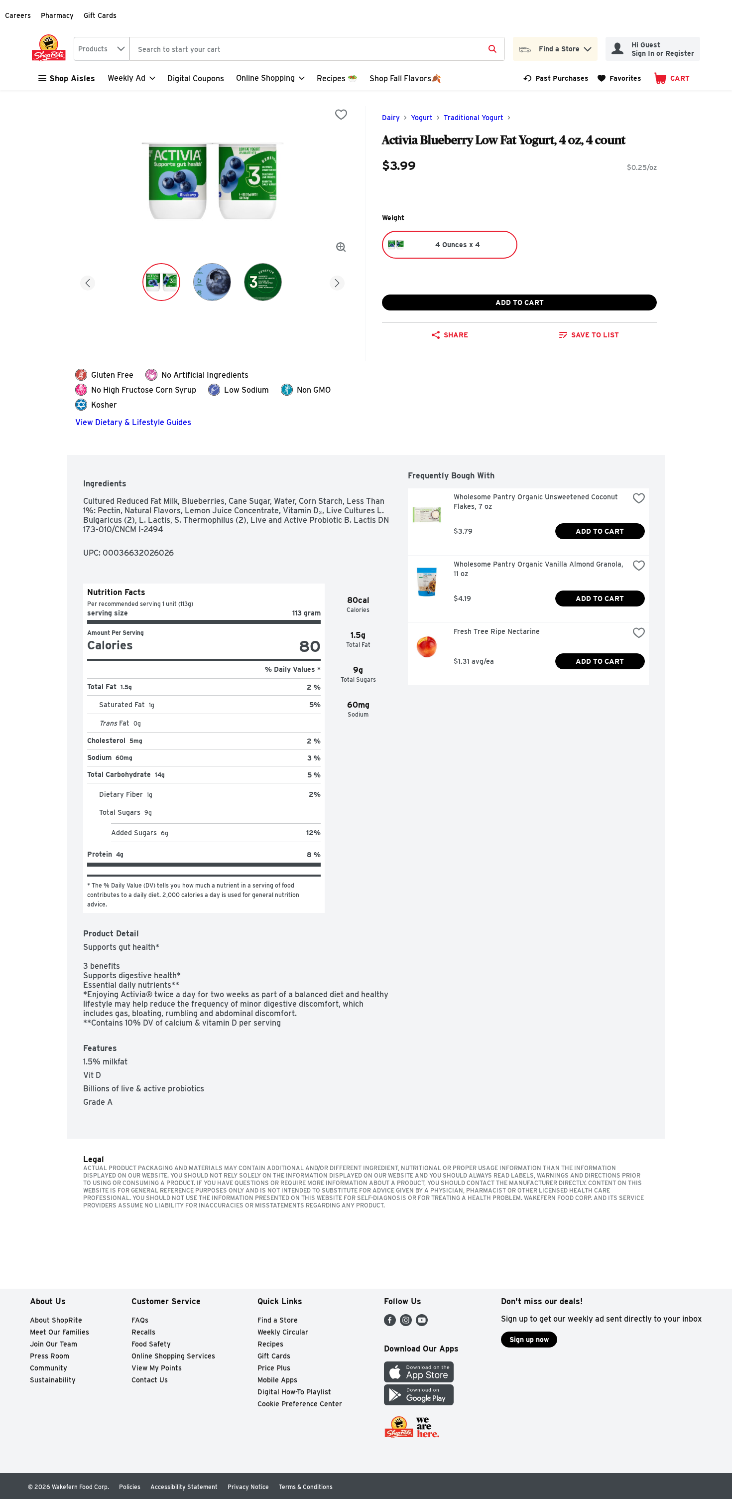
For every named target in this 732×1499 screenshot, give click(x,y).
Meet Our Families (59, 1332)
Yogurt (422, 118)
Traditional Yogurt (473, 118)
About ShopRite (56, 1320)
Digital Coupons (195, 78)
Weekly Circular (282, 1332)
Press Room (49, 1356)
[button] (588, 46)
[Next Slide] (337, 281)
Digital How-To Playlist (294, 1392)
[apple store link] (419, 1379)
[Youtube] (422, 1323)
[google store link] (419, 1402)
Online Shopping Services (173, 1356)
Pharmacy (57, 15)
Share (456, 335)
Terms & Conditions (306, 1487)
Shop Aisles (72, 78)
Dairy (391, 118)
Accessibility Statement (184, 1487)
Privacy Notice (248, 1487)
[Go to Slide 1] (161, 282)
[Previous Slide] (87, 281)
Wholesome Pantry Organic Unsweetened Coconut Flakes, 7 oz (537, 501)
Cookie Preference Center (299, 1404)
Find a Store (277, 1320)
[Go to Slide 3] (263, 282)
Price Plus (273, 1368)
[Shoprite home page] (51, 48)
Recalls (143, 1332)
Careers (18, 15)
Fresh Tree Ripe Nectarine (497, 631)
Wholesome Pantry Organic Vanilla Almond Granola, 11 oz (539, 569)
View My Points (156, 1368)
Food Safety (151, 1344)
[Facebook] (390, 1323)
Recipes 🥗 (337, 78)
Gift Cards (100, 15)
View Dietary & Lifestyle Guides (133, 422)
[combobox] (101, 49)
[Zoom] (341, 247)
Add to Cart (519, 302)
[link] (556, 78)
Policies (129, 1487)
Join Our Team (53, 1344)
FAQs (139, 1320)
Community (48, 1368)
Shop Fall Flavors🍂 (405, 78)
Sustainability (53, 1380)
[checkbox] (341, 115)
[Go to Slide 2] (212, 282)
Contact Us (149, 1380)
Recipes (270, 1344)
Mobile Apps (277, 1380)
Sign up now (529, 1340)
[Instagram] (406, 1323)
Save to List (595, 335)
